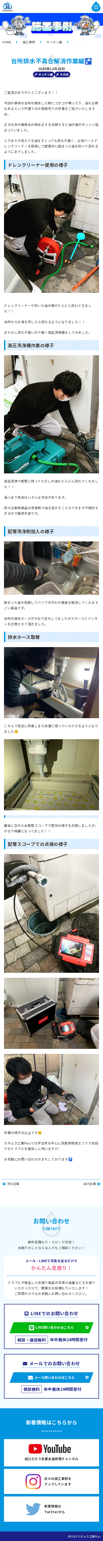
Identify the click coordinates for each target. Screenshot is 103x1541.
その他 (64, 74)
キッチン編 (45, 74)
